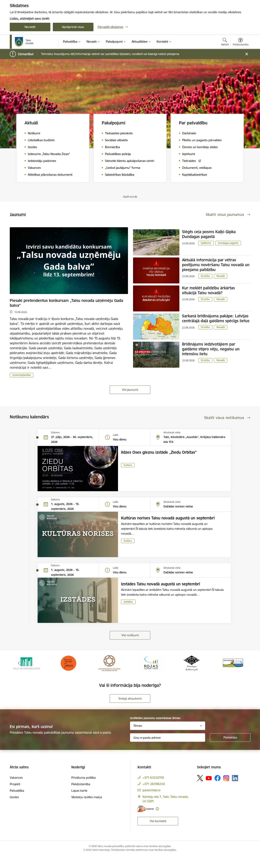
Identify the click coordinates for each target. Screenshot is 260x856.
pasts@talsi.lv (151, 790)
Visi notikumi (130, 635)
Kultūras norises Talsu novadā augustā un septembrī (168, 518)
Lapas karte (79, 790)
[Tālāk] (241, 663)
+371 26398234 (154, 784)
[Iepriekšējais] (19, 663)
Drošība (205, 276)
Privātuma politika (83, 778)
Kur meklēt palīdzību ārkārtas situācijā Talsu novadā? (208, 290)
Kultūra (128, 465)
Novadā (221, 276)
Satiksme (206, 242)
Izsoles (14, 797)
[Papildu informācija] (157, 808)
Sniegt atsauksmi (130, 698)
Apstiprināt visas (73, 27)
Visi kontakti (158, 821)
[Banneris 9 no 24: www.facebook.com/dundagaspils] (150, 663)
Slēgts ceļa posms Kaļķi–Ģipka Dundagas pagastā (209, 234)
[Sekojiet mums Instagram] (226, 778)
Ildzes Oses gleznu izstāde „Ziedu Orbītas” (159, 452)
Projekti (15, 784)
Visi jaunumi (130, 390)
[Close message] (246, 54)
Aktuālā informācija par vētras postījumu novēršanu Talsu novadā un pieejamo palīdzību (215, 264)
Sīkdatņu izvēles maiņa (86, 797)
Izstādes (128, 601)
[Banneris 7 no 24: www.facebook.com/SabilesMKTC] (68, 663)
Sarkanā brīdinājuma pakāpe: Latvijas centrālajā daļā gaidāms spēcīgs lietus (215, 318)
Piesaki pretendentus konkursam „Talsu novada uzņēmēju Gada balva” (66, 303)
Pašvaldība (17, 790)
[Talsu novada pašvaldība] (24, 42)
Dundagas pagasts (228, 242)
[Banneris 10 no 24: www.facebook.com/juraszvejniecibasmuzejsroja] (192, 663)
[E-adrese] (146, 808)
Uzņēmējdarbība (21, 375)
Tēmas (137, 726)
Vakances (16, 778)
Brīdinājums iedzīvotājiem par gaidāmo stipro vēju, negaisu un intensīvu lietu (210, 349)
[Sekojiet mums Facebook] (217, 778)
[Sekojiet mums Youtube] (209, 777)
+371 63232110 (153, 778)
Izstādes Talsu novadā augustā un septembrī (160, 583)
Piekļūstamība (80, 784)
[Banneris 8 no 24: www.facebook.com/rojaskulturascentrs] (109, 663)
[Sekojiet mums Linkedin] (235, 778)
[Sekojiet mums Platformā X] (200, 778)
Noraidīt (30, 27)
